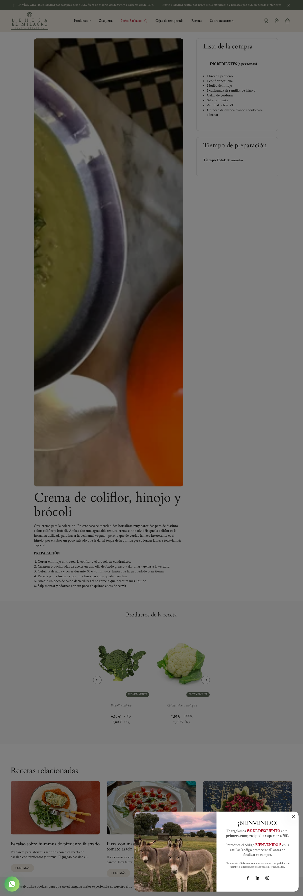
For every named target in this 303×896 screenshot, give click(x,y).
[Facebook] (248, 878)
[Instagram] (267, 878)
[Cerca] (294, 816)
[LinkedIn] (257, 878)
